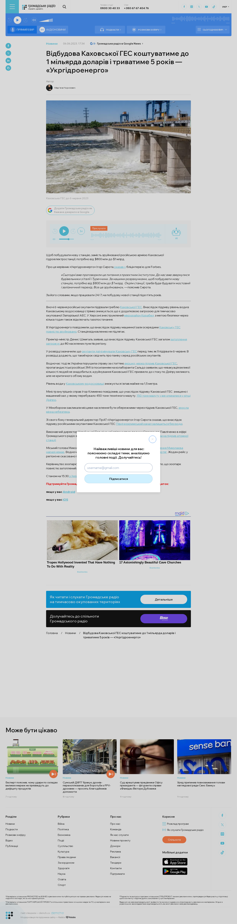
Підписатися (118, 479)
